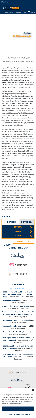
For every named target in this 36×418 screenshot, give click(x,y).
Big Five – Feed (20, 288)
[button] (33, 390)
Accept (18, 409)
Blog (24, 12)
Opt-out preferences (12, 414)
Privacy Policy (25, 414)
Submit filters (23, 242)
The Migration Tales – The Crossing (15, 320)
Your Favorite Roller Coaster (13, 326)
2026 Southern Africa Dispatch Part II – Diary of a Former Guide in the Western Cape (18, 294)
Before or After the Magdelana (15, 332)
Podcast (18, 12)
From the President (12, 8)
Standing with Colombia (12, 300)
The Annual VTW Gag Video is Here (15, 306)
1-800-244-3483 (8, 12)
